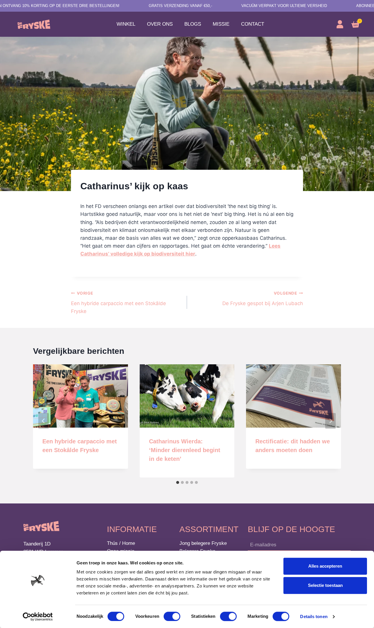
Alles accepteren (325, 566)
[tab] (177, 482)
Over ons (160, 24)
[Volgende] (330, 421)
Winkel (126, 24)
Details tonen (313, 616)
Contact (252, 24)
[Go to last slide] (43, 421)
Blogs (192, 24)
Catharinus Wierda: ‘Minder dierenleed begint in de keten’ (184, 450)
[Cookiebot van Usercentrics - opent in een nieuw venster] (37, 616)
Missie (221, 24)
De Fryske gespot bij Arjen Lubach (262, 298)
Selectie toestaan (325, 585)
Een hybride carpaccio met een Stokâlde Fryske (118, 302)
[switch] (172, 616)
